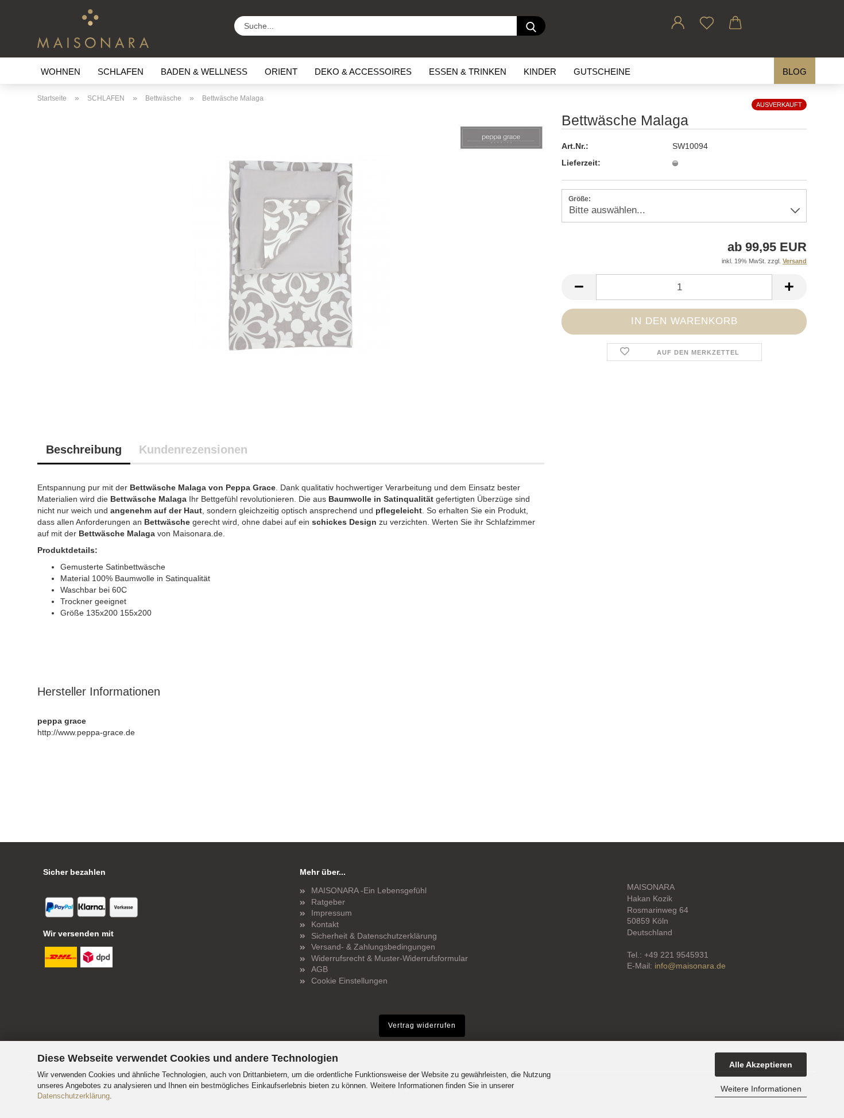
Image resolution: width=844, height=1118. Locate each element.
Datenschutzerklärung (73, 1096)
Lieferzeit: (581, 162)
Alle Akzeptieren (760, 1064)
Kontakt (325, 924)
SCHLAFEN (121, 71)
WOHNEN (60, 71)
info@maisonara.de (690, 965)
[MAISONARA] (97, 28)
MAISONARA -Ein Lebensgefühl (369, 890)
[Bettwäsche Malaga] (291, 255)
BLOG (795, 71)
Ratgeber (328, 901)
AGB (319, 969)
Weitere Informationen (761, 1088)
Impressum (331, 912)
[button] (678, 20)
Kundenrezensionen (193, 449)
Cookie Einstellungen (349, 980)
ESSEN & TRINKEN (467, 71)
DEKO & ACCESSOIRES (363, 71)
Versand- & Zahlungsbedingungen (373, 946)
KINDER (540, 71)
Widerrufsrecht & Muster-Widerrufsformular (389, 958)
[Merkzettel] (706, 20)
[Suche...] (531, 26)
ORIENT (281, 71)
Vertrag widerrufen (422, 1025)
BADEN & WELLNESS (204, 71)
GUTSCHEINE (602, 71)
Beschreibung (84, 449)
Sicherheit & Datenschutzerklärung (374, 935)
